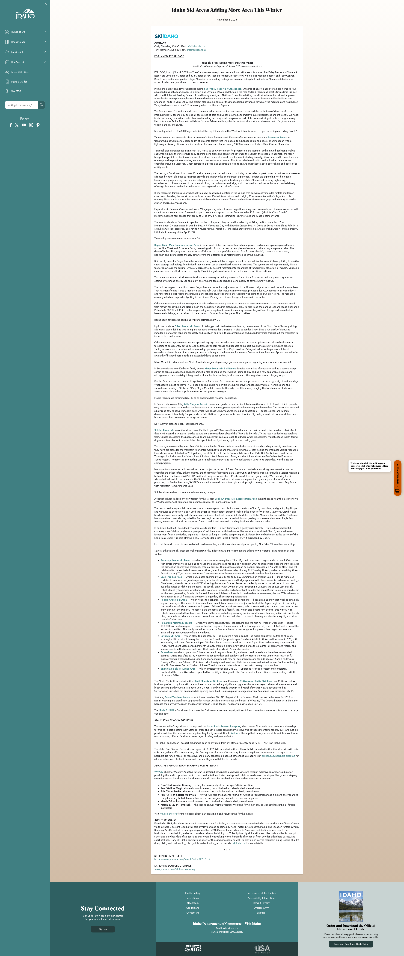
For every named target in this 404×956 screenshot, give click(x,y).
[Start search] (41, 105)
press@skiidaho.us (196, 49)
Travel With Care (20, 72)
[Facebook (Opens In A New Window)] (10, 125)
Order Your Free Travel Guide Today (351, 943)
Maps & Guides (19, 81)
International (192, 898)
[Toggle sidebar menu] (46, 4)
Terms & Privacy (261, 902)
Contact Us (193, 912)
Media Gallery (192, 893)
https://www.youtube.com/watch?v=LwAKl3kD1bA (182, 859)
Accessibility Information (261, 898)
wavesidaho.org (168, 813)
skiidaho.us (239, 843)
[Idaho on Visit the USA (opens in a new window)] (262, 949)
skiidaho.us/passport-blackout (278, 755)
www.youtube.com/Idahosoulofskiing (174, 869)
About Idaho (192, 907)
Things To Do (18, 31)
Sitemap (261, 912)
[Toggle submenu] (44, 31)
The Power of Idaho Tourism (261, 893)
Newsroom (193, 902)
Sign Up (103, 928)
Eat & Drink (17, 51)
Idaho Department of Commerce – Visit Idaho (227, 923)
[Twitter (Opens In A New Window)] (16, 125)
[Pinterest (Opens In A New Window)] (38, 125)
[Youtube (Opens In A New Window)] (24, 125)
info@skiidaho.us (196, 46)
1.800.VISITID (236, 931)
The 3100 (16, 91)
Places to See (18, 41)
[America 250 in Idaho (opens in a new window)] (193, 949)
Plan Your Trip (18, 62)
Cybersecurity (261, 907)
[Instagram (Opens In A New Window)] (31, 125)
